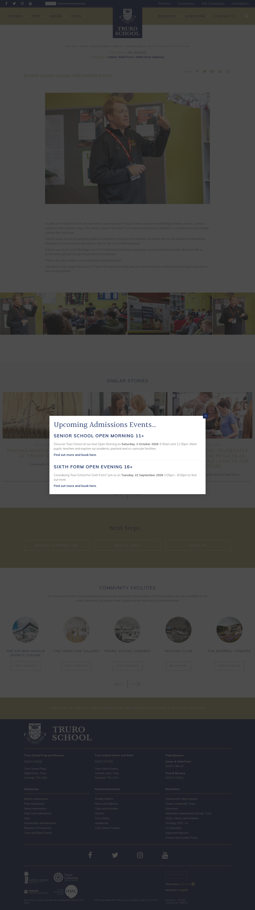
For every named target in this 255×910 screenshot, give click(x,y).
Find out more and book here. (75, 455)
